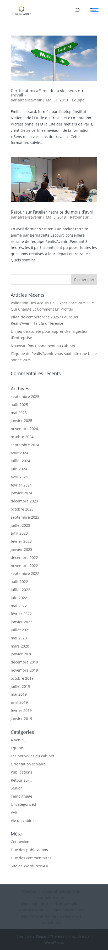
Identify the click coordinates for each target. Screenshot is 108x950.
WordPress (54, 942)
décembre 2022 (24, 557)
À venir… (18, 739)
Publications (21, 772)
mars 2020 (20, 646)
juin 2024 (19, 468)
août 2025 (19, 404)
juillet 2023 (20, 525)
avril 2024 (19, 476)
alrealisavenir (30, 100)
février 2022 (21, 613)
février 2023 (21, 541)
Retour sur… (21, 780)
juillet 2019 (20, 686)
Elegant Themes (50, 936)
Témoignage (21, 796)
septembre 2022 (25, 573)
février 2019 (21, 710)
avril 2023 (19, 533)
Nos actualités (68, 903)
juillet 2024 (20, 460)
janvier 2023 (21, 549)
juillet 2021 (20, 629)
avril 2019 (19, 702)
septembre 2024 (25, 444)
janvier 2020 (21, 653)
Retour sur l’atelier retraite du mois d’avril (52, 212)
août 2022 (19, 581)
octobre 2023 (22, 509)
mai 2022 (19, 605)
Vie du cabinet (23, 820)
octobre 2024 (22, 436)
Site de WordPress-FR (29, 865)
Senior (16, 788)
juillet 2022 (20, 589)
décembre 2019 (24, 662)
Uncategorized (23, 804)
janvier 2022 (21, 621)
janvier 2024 (21, 492)
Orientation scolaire (28, 764)
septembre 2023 (25, 517)
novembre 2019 (24, 670)
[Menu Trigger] (95, 11)
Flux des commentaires (31, 857)
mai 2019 (19, 694)
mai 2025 (19, 412)
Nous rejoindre (34, 903)
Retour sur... (81, 217)
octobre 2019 (22, 678)
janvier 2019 (21, 718)
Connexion (20, 841)
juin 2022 (19, 597)
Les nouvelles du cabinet (32, 755)
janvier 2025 (21, 420)
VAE (14, 812)
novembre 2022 (24, 565)
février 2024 (21, 485)
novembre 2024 (24, 428)
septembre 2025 (25, 396)
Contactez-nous (33, 909)
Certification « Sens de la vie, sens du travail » (47, 93)
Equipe (78, 100)
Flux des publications (29, 849)
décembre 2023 (24, 501)
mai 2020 (19, 638)
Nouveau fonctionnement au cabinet (43, 345)
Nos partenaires (68, 909)
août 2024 (19, 452)
